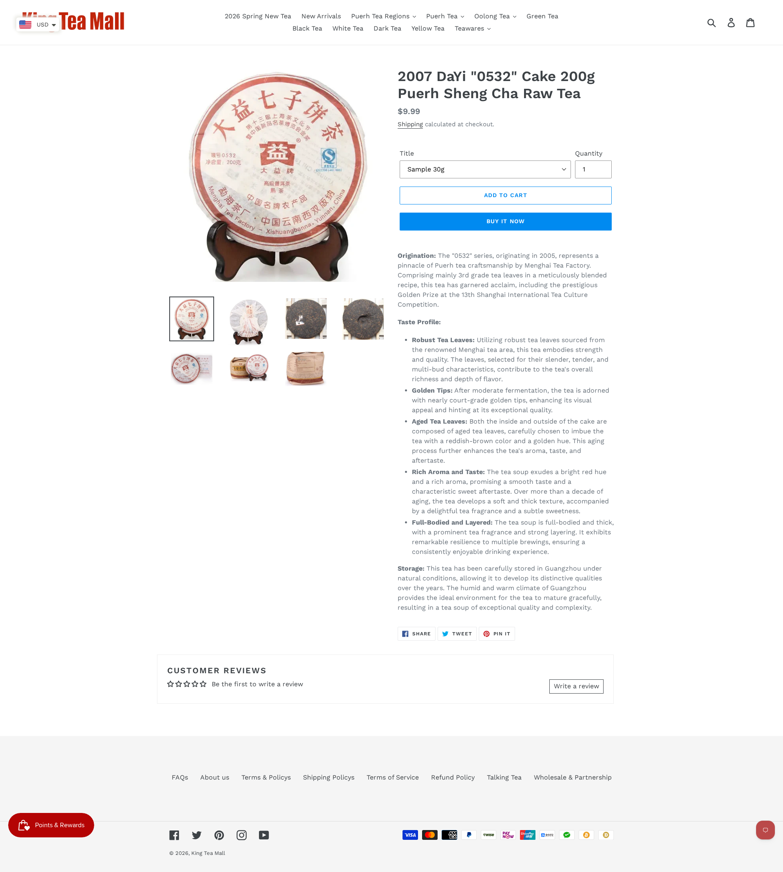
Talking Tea (504, 777)
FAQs (180, 777)
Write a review (576, 686)
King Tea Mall (208, 853)
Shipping (410, 124)
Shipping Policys (328, 777)
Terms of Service (393, 777)
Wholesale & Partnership (573, 777)
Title (407, 153)
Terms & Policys (266, 777)
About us (214, 777)
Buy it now (506, 221)
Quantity (588, 153)
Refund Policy (453, 777)
